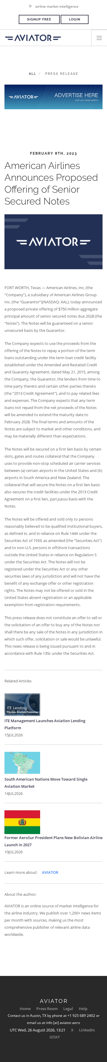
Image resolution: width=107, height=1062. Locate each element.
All (32, 74)
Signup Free (39, 19)
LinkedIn (87, 1030)
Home (25, 1008)
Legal (68, 1008)
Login (74, 19)
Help (83, 1008)
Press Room (47, 1008)
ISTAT (55, 1037)
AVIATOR (50, 872)
